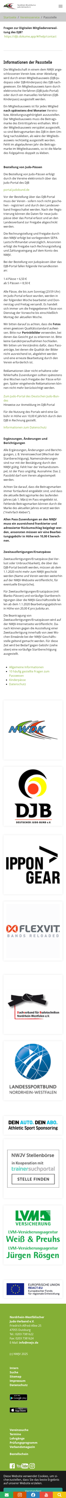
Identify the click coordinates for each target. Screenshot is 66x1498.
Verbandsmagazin (22, 1447)
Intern (14, 1368)
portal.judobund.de (16, 190)
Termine (15, 1434)
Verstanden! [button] (33, 1491)
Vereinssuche (19, 1430)
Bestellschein (19, 1454)
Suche (14, 1372)
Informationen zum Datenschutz (25, 427)
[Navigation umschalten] (60, 6)
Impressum (18, 1381)
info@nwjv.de (28, 1343)
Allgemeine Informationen (26, 667)
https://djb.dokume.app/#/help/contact (30, 36)
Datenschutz (17, 684)
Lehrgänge (17, 1438)
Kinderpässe (17, 680)
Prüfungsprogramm (23, 1443)
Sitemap (15, 1376)
